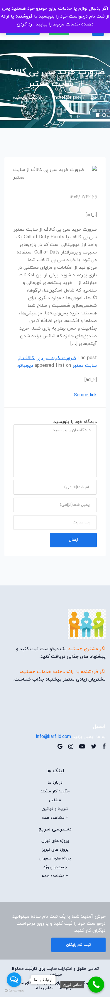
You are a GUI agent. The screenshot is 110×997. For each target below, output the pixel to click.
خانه (93, 97)
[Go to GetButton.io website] (14, 991)
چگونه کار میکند (55, 791)
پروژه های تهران (55, 841)
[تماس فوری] (96, 985)
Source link (85, 395)
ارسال (73, 540)
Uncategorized (65, 97)
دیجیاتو (25, 365)
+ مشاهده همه (55, 818)
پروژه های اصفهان (55, 858)
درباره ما (55, 782)
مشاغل (55, 800)
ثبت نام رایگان (78, 945)
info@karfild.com (53, 737)
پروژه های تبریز (55, 849)
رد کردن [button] (24, 24)
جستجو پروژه (55, 867)
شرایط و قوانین (55, 809)
